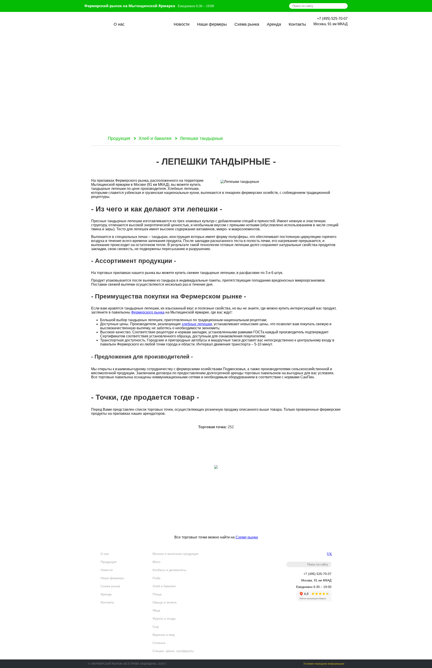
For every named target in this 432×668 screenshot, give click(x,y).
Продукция (149, 24)
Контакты (297, 24)
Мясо (156, 562)
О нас (119, 24)
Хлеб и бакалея (155, 138)
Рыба (156, 578)
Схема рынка (246, 24)
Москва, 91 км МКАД (330, 24)
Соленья (159, 643)
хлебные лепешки (197, 324)
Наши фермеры (212, 24)
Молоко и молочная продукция (175, 554)
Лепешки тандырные (201, 138)
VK (329, 554)
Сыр (156, 626)
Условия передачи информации (323, 663)
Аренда (274, 24)
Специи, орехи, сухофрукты (173, 651)
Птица (157, 594)
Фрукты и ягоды (164, 618)
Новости (181, 24)
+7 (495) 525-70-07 (332, 18)
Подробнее (216, 527)
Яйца (156, 610)
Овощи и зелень (165, 602)
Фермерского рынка (147, 312)
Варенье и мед (164, 635)
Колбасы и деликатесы (169, 570)
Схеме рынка (247, 537)
